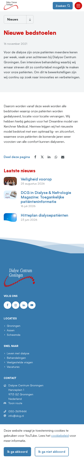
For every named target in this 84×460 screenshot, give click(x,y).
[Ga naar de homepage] (11, 5)
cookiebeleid (60, 436)
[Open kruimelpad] (30, 19)
